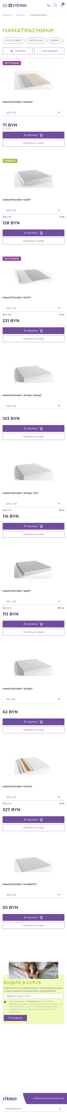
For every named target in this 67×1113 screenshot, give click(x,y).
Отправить (15, 1017)
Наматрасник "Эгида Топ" (21, 493)
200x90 (54, 40)
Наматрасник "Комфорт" (20, 884)
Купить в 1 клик (33, 143)
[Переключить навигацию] (5, 5)
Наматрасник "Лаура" (17, 786)
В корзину (31, 135)
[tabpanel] (33, 80)
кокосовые (13, 40)
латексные (35, 40)
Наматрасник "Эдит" (17, 591)
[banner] (17, 5)
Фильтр (20, 50)
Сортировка (49, 50)
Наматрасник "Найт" (17, 199)
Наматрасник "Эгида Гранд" (22, 395)
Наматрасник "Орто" (17, 297)
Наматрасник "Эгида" (18, 688)
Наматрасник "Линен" (18, 102)
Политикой (33, 1001)
